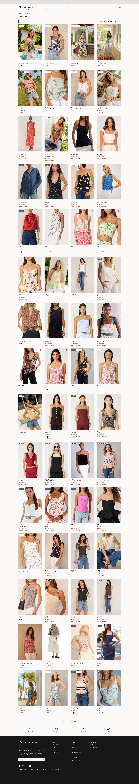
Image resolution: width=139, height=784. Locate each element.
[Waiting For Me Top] (56, 642)
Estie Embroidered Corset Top (77, 663)
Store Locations (93, 747)
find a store (111, 7)
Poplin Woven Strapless (23, 708)
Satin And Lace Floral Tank (76, 387)
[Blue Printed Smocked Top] (109, 42)
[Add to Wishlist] (40, 26)
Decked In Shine (74, 154)
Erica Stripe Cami (22, 432)
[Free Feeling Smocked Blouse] (30, 320)
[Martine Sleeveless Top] (109, 181)
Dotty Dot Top (74, 202)
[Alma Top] (30, 275)
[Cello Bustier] (109, 688)
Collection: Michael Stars (34, 769)
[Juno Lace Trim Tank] (56, 133)
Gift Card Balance (76, 760)
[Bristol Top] (56, 227)
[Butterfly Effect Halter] (30, 366)
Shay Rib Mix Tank (48, 341)
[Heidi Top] (109, 227)
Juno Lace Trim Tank (49, 154)
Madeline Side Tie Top (75, 708)
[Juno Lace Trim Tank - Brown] (45, 158)
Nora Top (20, 617)
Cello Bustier (99, 708)
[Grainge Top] (56, 412)
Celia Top (20, 480)
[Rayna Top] (82, 597)
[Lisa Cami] (56, 181)
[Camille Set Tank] (30, 133)
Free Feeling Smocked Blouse (24, 341)
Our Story (92, 744)
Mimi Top (47, 526)
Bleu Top (98, 432)
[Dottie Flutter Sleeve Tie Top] (56, 551)
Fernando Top (74, 295)
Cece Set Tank (100, 154)
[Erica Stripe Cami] (30, 412)
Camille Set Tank (22, 154)
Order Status (74, 747)
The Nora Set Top (74, 63)
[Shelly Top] (30, 88)
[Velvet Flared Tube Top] (82, 460)
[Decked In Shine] (82, 133)
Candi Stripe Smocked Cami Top (25, 63)
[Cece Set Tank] (109, 133)
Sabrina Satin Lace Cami (50, 108)
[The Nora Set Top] (82, 42)
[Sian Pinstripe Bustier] (109, 642)
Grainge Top (47, 432)
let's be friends (82, 731)
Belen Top (47, 295)
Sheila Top (47, 617)
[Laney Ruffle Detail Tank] (82, 88)
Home (19, 13)
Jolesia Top (20, 248)
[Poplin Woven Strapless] (30, 688)
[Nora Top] (30, 597)
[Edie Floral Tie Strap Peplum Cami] (30, 551)
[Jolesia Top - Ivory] (19, 252)
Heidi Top (99, 248)
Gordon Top (73, 432)
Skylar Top (99, 571)
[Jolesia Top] (30, 227)
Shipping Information (76, 752)
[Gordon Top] (82, 412)
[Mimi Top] (56, 505)
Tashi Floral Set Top (101, 341)
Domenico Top (74, 341)
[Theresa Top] (82, 227)
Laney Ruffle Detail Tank (76, 108)
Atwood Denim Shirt (22, 202)
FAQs (54, 747)
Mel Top (72, 526)
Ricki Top (72, 571)
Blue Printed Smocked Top (102, 63)
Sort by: (110, 21)
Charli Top (99, 295)
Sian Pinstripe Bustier (101, 663)
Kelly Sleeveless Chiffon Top (103, 480)
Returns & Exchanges (76, 755)
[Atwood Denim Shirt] (30, 181)
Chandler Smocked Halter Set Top (104, 387)
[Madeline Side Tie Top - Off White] (71, 713)
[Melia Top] (109, 505)
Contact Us (55, 744)
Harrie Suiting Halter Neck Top (51, 480)
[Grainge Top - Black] (48, 437)
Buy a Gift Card (75, 757)
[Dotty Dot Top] (82, 181)
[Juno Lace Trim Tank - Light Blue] (48, 158)
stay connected (108, 731)
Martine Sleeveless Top (102, 202)
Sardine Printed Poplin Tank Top (103, 108)
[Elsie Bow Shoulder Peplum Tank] (56, 42)
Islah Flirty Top (45, 769)
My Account (74, 744)
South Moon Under (26, 778)
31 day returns (56, 731)
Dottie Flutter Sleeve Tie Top (51, 571)
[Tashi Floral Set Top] (109, 320)
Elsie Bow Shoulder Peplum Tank (51, 63)
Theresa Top (73, 248)
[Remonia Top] (109, 597)
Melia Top (99, 526)
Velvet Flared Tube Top (76, 480)
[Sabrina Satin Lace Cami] (56, 88)
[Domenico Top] (82, 320)
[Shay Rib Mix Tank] (56, 320)
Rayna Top (73, 617)
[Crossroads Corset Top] (30, 505)
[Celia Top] (30, 460)
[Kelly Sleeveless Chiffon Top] (109, 460)
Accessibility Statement (58, 755)
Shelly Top (20, 108)
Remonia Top (99, 617)
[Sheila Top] (56, 597)
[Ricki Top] (82, 551)
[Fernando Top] (82, 275)
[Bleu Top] (109, 412)
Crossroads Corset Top (23, 526)
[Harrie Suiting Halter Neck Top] (56, 460)
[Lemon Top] (56, 366)
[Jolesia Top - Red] (22, 252)
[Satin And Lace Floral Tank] (82, 366)
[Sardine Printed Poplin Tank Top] (109, 88)
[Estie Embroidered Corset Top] (82, 642)
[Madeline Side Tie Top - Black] (74, 713)
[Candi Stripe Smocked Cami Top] (30, 42)
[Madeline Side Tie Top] (82, 688)
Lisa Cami (47, 202)
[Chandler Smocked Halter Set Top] (109, 366)
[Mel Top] (82, 505)
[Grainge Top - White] (45, 437)
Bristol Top (47, 248)
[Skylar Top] (109, 551)
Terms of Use (55, 752)
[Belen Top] (56, 275)
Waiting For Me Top (49, 663)
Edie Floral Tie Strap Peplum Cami (25, 571)
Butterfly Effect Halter (23, 387)
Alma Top (20, 295)
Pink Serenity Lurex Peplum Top (25, 663)
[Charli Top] (109, 275)
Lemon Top (47, 387)
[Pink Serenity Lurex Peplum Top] (30, 642)
